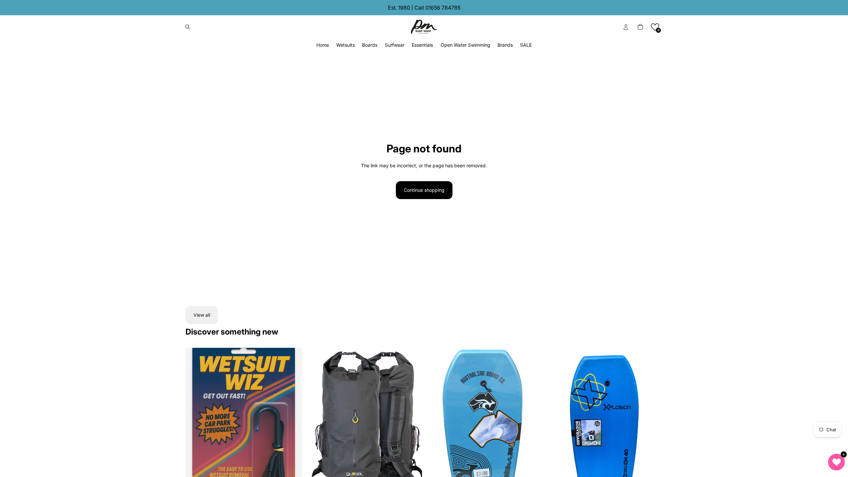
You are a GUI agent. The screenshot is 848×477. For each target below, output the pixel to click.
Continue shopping (424, 190)
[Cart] (640, 27)
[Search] (187, 27)
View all (201, 315)
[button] (655, 27)
